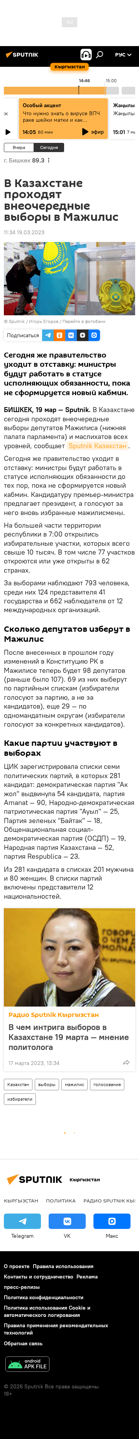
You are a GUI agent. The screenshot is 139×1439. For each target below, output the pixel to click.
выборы (47, 1084)
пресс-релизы (22, 1286)
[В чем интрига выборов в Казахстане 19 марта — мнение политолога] (69, 957)
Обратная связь (23, 1343)
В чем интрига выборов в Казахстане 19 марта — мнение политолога (68, 1037)
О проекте (17, 1266)
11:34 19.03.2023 (24, 232)
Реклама (87, 1276)
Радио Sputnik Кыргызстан (53, 1015)
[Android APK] (27, 1365)
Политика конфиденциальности (43, 1297)
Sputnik (17, 321)
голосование (107, 1084)
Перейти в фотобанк (84, 321)
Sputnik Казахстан (97, 445)
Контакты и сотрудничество (38, 1276)
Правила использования (63, 1266)
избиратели (19, 1099)
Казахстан (18, 1084)
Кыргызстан (21, 1200)
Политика (61, 1200)
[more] (126, 1062)
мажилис (74, 1084)
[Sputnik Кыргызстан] (23, 57)
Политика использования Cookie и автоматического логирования (47, 1311)
